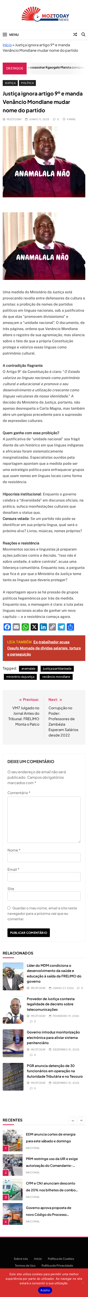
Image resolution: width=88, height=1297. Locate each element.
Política (27, 82)
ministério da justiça (20, 676)
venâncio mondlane (56, 676)
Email (13, 869)
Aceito (45, 1290)
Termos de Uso (25, 1265)
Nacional (33, 1147)
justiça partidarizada (57, 668)
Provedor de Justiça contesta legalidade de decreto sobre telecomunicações (51, 1003)
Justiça (10, 82)
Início (7, 44)
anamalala (28, 668)
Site (10, 888)
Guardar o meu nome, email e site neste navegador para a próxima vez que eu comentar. (42, 913)
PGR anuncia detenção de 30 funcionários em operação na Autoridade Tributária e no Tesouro (55, 1070)
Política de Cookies (61, 1258)
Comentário (18, 792)
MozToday (14, 119)
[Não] (82, 1282)
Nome (14, 850)
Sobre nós (21, 1258)
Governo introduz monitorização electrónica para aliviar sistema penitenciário (53, 1037)
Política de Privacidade (57, 1265)
